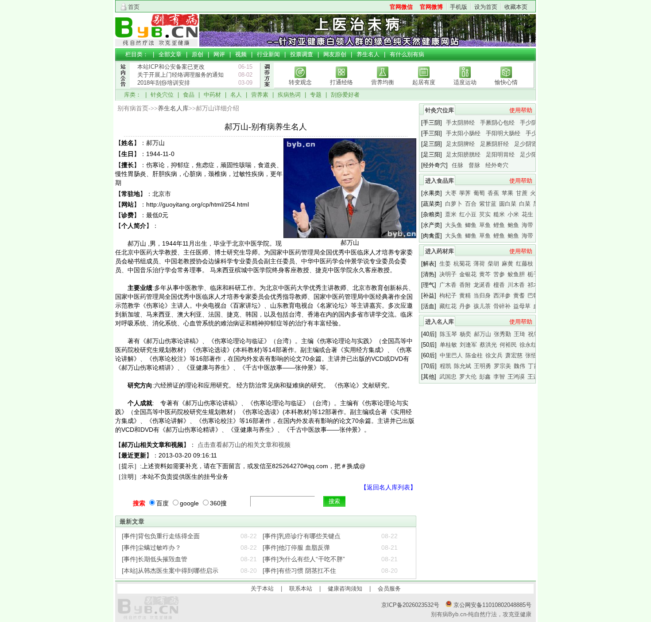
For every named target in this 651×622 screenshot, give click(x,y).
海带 (527, 225)
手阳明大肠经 (503, 133)
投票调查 (301, 54)
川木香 (516, 285)
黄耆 (519, 295)
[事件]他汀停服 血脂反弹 (296, 547)
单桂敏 (448, 344)
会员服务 (389, 588)
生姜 (445, 263)
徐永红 (528, 344)
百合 (471, 203)
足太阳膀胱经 (463, 154)
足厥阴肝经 (494, 144)
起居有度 (423, 82)
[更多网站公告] (123, 92)
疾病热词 (289, 94)
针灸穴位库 (439, 110)
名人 (236, 94)
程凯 (445, 366)
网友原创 (334, 54)
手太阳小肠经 (463, 133)
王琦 (519, 334)
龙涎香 (482, 285)
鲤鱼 (499, 225)
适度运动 (465, 82)
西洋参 (502, 295)
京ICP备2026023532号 (410, 605)
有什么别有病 (407, 54)
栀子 (533, 274)
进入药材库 (439, 251)
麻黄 (507, 263)
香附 (465, 285)
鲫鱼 (471, 225)
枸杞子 (448, 295)
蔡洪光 (488, 344)
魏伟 (519, 366)
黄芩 (485, 274)
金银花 (468, 274)
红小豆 (468, 214)
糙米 (499, 214)
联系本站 (300, 588)
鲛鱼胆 (516, 274)
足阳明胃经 (500, 154)
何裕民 (508, 344)
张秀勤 (502, 334)
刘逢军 (468, 344)
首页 (134, 7)
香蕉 (493, 193)
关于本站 (262, 588)
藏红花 (448, 306)
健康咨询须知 (345, 588)
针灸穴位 (162, 94)
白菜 (525, 203)
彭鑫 (485, 376)
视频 (241, 54)
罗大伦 (468, 376)
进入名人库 (439, 321)
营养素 (259, 94)
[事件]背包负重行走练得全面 (161, 536)
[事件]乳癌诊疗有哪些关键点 (302, 536)
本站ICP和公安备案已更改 (171, 66)
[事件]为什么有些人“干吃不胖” (304, 559)
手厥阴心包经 (497, 122)
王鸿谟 (516, 376)
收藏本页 (515, 7)
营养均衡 (382, 82)
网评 (219, 54)
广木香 (448, 285)
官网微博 (431, 7)
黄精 (465, 295)
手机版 (458, 7)
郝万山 (482, 334)
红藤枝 (524, 263)
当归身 (482, 295)
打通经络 (341, 82)
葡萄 (479, 193)
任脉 (457, 165)
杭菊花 (462, 263)
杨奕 (465, 334)
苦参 (499, 274)
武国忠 (448, 376)
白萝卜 (453, 203)
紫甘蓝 (487, 203)
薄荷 (479, 263)
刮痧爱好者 (345, 94)
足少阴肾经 (528, 144)
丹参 (465, 306)
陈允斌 (462, 366)
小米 (513, 214)
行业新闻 (268, 54)
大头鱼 (453, 225)
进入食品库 (439, 180)
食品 (188, 94)
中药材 (212, 94)
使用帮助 (520, 110)
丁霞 (533, 366)
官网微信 (401, 7)
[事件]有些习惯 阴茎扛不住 (299, 570)
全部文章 (170, 54)
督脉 (474, 165)
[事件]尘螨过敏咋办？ (151, 547)
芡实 (485, 214)
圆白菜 (507, 203)
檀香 (499, 285)
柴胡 (493, 263)
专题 (316, 94)
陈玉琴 (448, 334)
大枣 (451, 193)
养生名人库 (173, 108)
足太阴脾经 (460, 144)
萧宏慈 (514, 355)
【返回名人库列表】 (388, 487)
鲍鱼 (513, 225)
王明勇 (482, 366)
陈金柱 (474, 355)
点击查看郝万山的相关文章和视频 (244, 444)
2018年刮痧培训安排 (163, 82)
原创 (197, 54)
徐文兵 (494, 355)
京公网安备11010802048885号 (491, 605)
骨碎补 (502, 306)
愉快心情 (506, 82)
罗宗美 (502, 366)
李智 (499, 376)
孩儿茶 (482, 306)
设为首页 (485, 7)
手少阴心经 (534, 122)
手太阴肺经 (460, 122)
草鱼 (485, 225)
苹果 (507, 193)
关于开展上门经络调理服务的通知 (180, 74)
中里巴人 (451, 355)
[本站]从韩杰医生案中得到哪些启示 (170, 570)
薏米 (451, 214)
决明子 (448, 274)
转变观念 (300, 82)
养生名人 (368, 54)
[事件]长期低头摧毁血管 (154, 559)
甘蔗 (521, 193)
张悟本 (533, 355)
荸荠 (465, 193)
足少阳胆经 (534, 154)
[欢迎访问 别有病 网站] (157, 44)
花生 (527, 214)
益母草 (522, 306)
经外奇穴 (496, 165)
